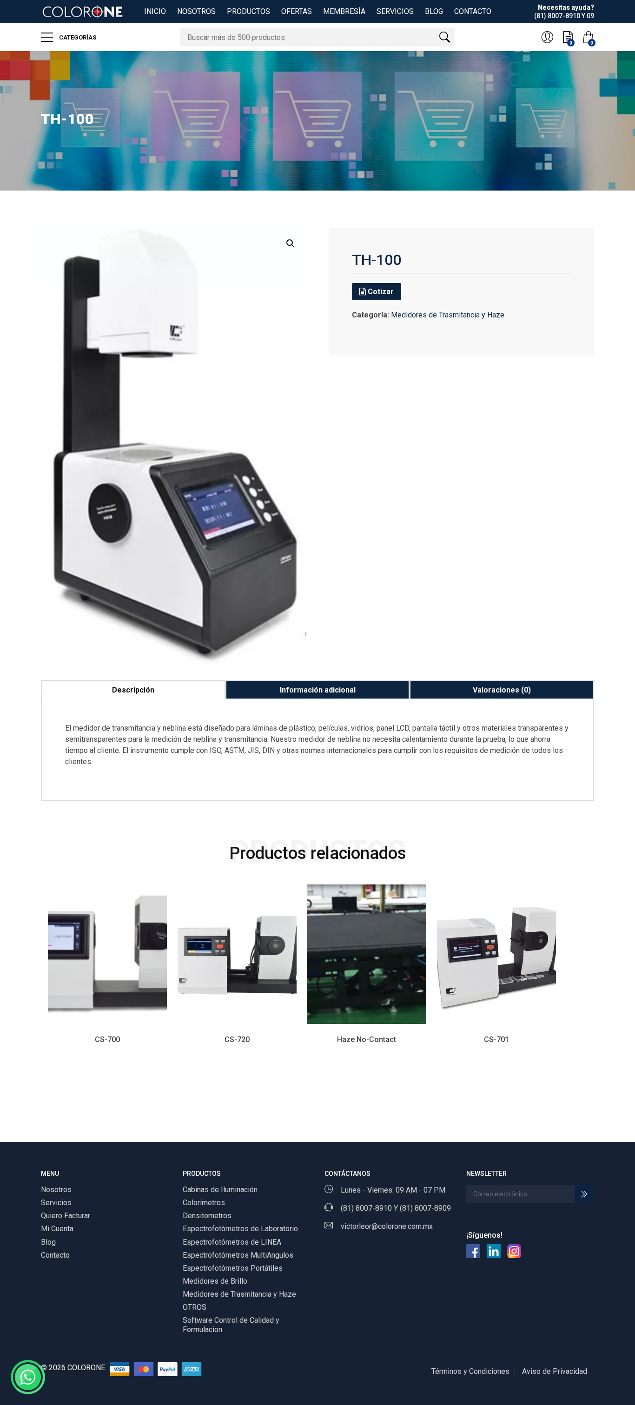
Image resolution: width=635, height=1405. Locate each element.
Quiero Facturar (65, 1215)
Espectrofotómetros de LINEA (232, 1242)
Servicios (56, 1202)
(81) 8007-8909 (425, 1208)
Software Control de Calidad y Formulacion (231, 1325)
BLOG (434, 11)
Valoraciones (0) (502, 690)
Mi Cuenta (57, 1228)
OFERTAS (296, 11)
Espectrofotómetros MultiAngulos (238, 1255)
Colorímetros (204, 1202)
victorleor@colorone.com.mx (387, 1226)
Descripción (133, 690)
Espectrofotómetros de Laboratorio (240, 1228)
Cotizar (380, 291)
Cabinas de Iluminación (220, 1189)
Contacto (55, 1255)
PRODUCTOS (248, 11)
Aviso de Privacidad (554, 1371)
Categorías (77, 37)
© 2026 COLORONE (73, 1367)
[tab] (133, 689)
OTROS (194, 1307)
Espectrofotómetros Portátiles (233, 1268)
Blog (48, 1242)
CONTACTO (472, 11)
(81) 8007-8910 (366, 1208)
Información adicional (318, 690)
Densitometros (207, 1215)
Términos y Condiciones (470, 1371)
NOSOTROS (196, 11)
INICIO (155, 11)
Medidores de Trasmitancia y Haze (447, 314)
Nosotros (56, 1189)
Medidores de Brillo (215, 1281)
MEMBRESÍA (344, 11)
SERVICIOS (395, 11)
